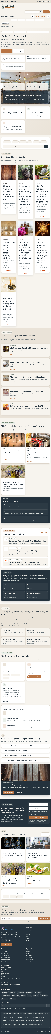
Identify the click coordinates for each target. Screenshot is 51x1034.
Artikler (6, 1)
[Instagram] (43, 2)
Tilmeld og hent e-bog (39, 817)
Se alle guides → (44, 532)
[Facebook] (49, 2)
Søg (46, 146)
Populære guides (4, 953)
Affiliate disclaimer (30, 959)
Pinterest (13, 896)
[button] (1, 86)
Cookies (42, 1031)
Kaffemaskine (23, 141)
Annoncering (29, 961)
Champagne (14, 20)
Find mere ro (19, 792)
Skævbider (23, 995)
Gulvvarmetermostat (39, 20)
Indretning (5, 183)
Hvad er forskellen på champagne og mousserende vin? (18, 745)
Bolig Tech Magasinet (8, 16)
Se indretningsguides (8, 792)
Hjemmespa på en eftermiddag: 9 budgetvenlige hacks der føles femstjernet (25, 195)
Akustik (29, 141)
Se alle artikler (45, 834)
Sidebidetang (5, 677)
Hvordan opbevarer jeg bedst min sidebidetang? (16, 750)
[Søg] (40, 12)
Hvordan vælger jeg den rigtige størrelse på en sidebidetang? (12, 700)
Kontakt (28, 953)
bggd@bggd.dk (4, 982)
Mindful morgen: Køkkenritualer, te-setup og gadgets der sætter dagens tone (42, 194)
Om (9, 1)
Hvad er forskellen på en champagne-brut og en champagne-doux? (42, 250)
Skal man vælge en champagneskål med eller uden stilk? (8, 305)
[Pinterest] (46, 2)
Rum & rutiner (4, 961)
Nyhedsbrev (39, 1)
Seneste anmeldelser (40, 16)
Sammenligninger (5, 955)
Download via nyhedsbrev (34, 676)
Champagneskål (29, 992)
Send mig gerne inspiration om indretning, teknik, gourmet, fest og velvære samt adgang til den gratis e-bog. (39, 813)
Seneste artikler (4, 951)
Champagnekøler (20, 992)
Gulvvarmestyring (30, 20)
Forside (2, 1)
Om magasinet (29, 951)
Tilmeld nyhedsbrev (44, 918)
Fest (27, 936)
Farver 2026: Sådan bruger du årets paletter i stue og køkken (9, 250)
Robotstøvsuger (6, 141)
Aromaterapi (36, 141)
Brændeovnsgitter (5, 23)
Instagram (6, 896)
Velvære (21, 183)
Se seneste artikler (7, 51)
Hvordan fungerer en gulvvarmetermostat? (11, 694)
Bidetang (29, 995)
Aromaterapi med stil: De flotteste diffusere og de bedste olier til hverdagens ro (25, 251)
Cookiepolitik (29, 957)
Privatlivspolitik (14, 1)
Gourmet (38, 239)
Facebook (19, 896)
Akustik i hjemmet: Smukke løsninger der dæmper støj (9, 192)
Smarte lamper (5, 998)
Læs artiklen (8, 212)
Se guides (46, 11)
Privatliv (37, 1031)
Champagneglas (21, 20)
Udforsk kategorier (18, 51)
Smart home (15, 141)
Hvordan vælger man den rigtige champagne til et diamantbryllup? (20, 760)
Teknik (27, 932)
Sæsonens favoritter (5, 959)
